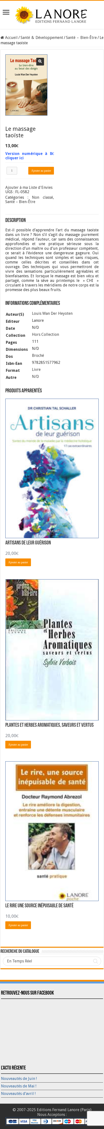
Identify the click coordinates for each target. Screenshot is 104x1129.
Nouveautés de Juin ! (19, 1078)
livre (36, 369)
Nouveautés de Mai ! (18, 1086)
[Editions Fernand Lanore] (52, 14)
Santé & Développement (42, 37)
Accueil (11, 37)
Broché (38, 355)
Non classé (42, 197)
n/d (35, 376)
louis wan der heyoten (52, 313)
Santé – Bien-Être (81, 37)
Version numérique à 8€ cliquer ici (29, 155)
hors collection (45, 334)
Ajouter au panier (41, 170)
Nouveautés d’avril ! (18, 1093)
